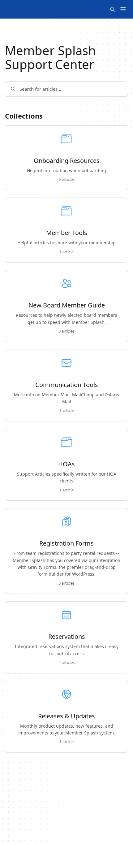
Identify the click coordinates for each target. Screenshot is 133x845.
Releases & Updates (66, 716)
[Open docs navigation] (123, 9)
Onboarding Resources (67, 161)
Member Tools (66, 233)
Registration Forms (66, 543)
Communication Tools (66, 385)
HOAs (66, 464)
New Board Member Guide (66, 305)
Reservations (66, 637)
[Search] (113, 9)
